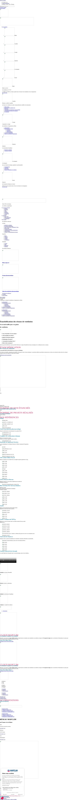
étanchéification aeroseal (8, 128)
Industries (6, 246)
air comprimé (6, 111)
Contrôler (6, 238)
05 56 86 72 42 (2, 728)
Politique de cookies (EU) (6, 709)
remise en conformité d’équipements (10, 133)
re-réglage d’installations (8, 132)
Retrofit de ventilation (8, 149)
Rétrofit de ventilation (8, 225)
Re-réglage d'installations (8, 226)
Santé (5, 244)
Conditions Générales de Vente (7, 710)
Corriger (5, 237)
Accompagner (6, 239)
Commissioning (7, 166)
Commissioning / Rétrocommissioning (11, 230)
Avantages (8, 129)
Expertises (4, 692)
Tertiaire (5, 243)
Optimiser (6, 236)
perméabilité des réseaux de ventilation (11, 110)
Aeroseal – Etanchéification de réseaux (11, 232)
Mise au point (6, 228)
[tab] (37, 31)
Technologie (9, 130)
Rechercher (2, 6)
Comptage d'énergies (8, 229)
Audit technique (7, 231)
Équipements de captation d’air (9, 107)
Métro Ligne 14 (5, 262)
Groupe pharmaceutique (7, 275)
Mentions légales (5, 708)
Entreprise (4, 689)
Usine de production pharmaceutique (10, 291)
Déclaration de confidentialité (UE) (8, 711)
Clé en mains (6, 168)
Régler (5, 235)
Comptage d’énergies (8, 150)
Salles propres (6, 106)
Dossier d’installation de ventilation (10, 169)
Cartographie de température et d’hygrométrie (12, 109)
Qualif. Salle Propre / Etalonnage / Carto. (11, 227)
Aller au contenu (3, 0)
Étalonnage (6, 108)
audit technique (7, 127)
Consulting (6, 167)
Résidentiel (6, 245)
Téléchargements (9, 131)
